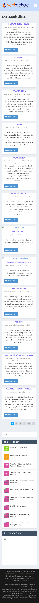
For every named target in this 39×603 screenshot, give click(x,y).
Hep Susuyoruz (19, 288)
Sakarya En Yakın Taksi (18, 447)
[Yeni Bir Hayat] (19, 227)
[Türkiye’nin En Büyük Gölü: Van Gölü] (6, 499)
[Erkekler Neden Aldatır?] (6, 507)
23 (29, 424)
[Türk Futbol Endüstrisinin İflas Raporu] (6, 473)
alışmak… (18, 57)
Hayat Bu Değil (19, 91)
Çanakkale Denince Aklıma (19, 389)
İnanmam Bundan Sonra (19, 262)
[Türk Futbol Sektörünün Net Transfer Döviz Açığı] (6, 465)
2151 (17, 361)
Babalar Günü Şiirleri (18, 24)
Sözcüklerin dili (12, 94)
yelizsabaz (12, 60)
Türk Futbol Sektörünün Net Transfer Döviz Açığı (20, 465)
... (24, 424)
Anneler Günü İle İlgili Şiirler (19, 355)
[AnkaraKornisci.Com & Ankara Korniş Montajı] (6, 524)
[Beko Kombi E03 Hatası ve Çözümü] (6, 515)
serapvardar (11, 292)
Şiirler (13, 29)
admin (11, 197)
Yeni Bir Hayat (19, 232)
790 (29, 197)
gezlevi (12, 235)
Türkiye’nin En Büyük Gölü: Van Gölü (21, 498)
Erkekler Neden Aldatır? (18, 506)
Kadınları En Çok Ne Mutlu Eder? (22, 489)
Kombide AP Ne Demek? (18, 456)
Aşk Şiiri (19, 322)
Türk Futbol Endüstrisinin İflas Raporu (21, 473)
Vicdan (19, 124)
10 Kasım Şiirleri (19, 194)
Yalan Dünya (19, 158)
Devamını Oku (10, 50)
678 (17, 29)
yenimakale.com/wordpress (16, 27)
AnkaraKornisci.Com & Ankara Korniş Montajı (21, 524)
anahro (12, 392)
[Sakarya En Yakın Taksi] (6, 448)
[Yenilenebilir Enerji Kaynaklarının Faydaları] (6, 482)
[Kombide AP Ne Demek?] (6, 457)
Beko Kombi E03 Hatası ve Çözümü (19, 515)
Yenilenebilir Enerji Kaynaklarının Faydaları (22, 482)
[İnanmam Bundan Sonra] (19, 258)
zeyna (12, 127)
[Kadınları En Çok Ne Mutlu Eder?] (6, 490)
